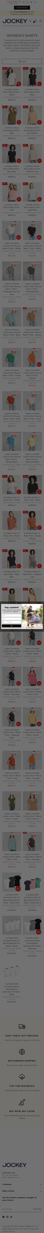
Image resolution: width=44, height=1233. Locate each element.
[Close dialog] (41, 605)
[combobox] (4, 622)
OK (11, 626)
